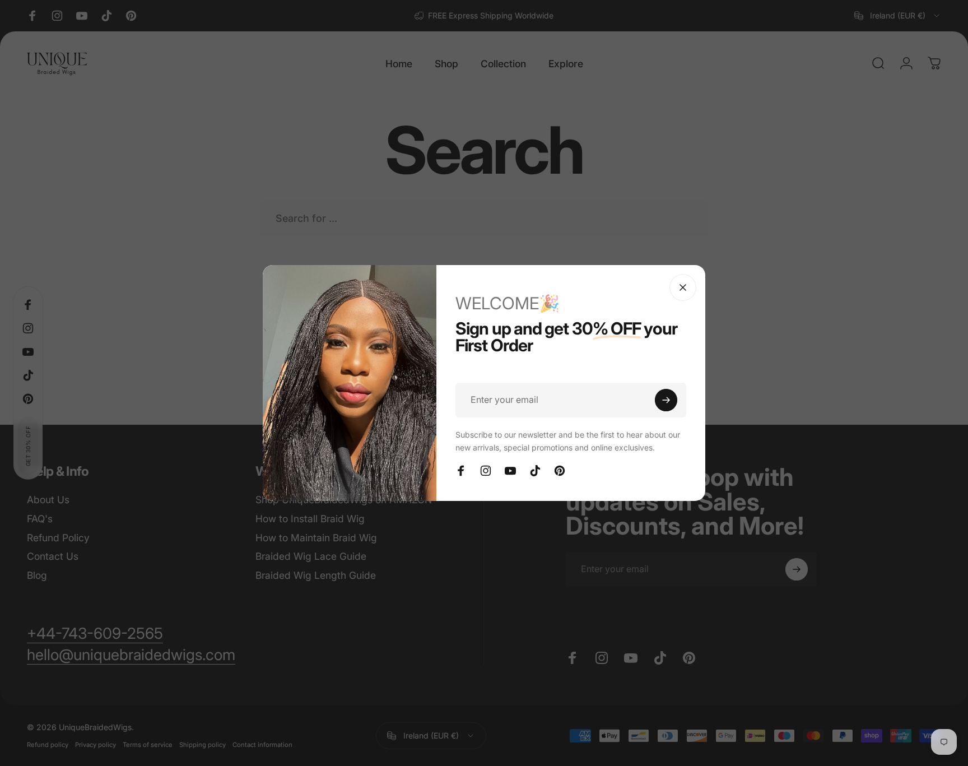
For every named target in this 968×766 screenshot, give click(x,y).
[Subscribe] (666, 400)
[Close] (682, 287)
